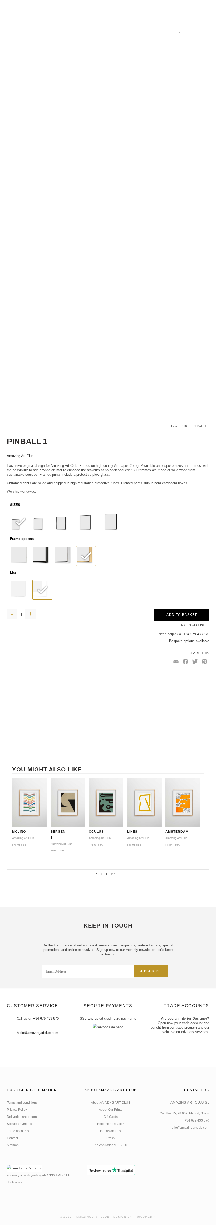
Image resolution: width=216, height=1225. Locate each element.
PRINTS (185, 426)
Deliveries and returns (22, 1117)
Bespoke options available (189, 641)
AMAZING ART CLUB (93, 1216)
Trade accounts (18, 1131)
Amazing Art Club (20, 456)
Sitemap (13, 1145)
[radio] (20, 522)
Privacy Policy (17, 1110)
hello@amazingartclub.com (37, 1033)
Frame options (22, 539)
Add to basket (181, 615)
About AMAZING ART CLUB (110, 1102)
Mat (13, 573)
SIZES (15, 505)
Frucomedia (145, 1216)
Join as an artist (110, 1131)
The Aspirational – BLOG (110, 1145)
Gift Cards (111, 1117)
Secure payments (19, 1124)
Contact (12, 1138)
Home (174, 426)
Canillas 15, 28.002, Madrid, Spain (184, 1113)
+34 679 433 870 (196, 634)
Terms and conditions (22, 1102)
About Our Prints (110, 1110)
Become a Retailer (110, 1124)
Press (110, 1138)
